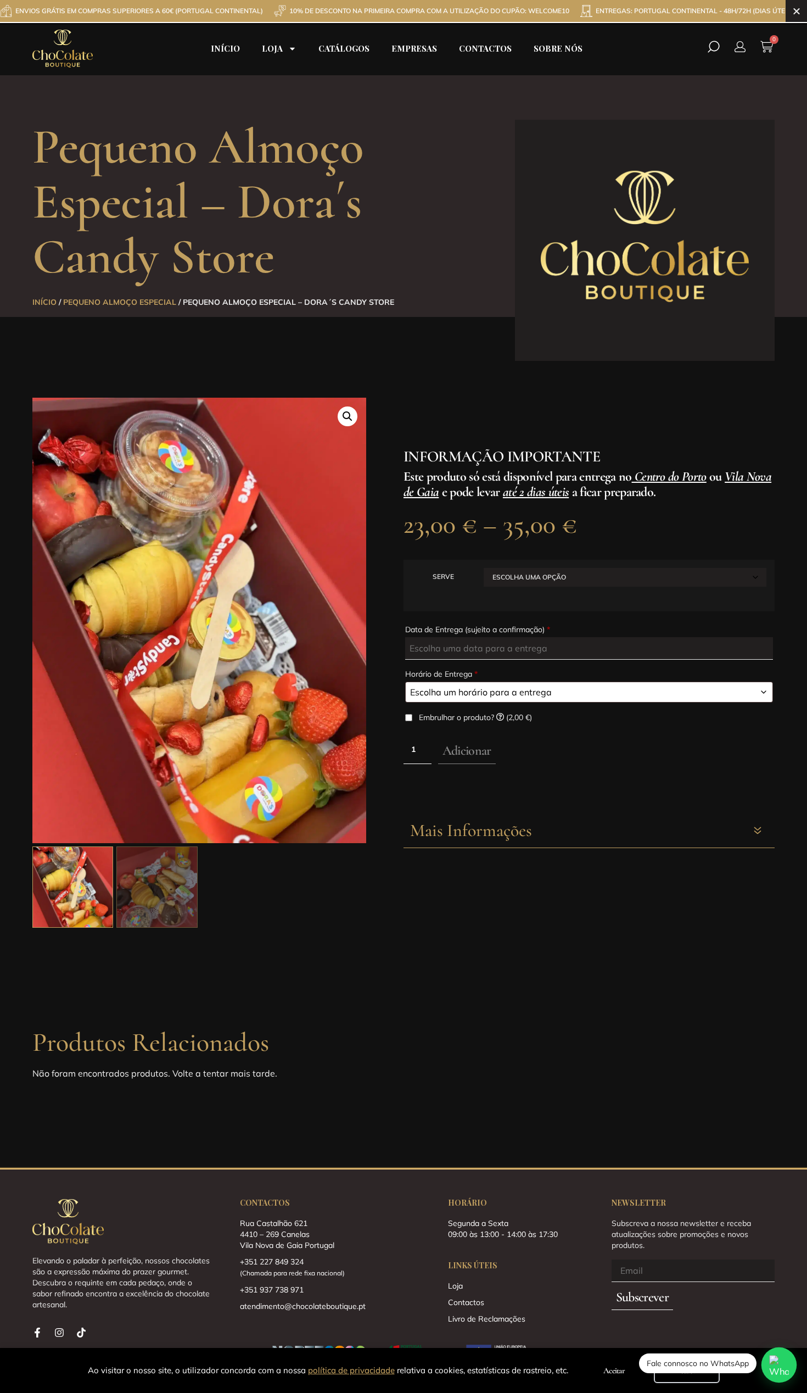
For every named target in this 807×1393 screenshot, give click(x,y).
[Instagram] (59, 1333)
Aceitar (614, 1370)
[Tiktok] (81, 1333)
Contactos (485, 48)
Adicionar (466, 751)
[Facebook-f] (37, 1333)
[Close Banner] (796, 11)
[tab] (589, 830)
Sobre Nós (558, 48)
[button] (347, 416)
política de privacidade (351, 1370)
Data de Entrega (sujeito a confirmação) (477, 629)
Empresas (414, 48)
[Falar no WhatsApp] (779, 1365)
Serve (443, 576)
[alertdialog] (403, 11)
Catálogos (343, 48)
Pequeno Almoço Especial (119, 302)
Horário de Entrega (441, 674)
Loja (272, 48)
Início (225, 48)
